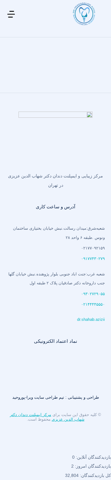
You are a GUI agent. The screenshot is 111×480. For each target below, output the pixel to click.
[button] (11, 18)
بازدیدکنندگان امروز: (92, 466)
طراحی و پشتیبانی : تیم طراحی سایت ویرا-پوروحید (55, 397)
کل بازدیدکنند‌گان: (95, 475)
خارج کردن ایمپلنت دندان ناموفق (65, 55)
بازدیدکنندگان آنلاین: (93, 457)
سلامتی (88, 70)
